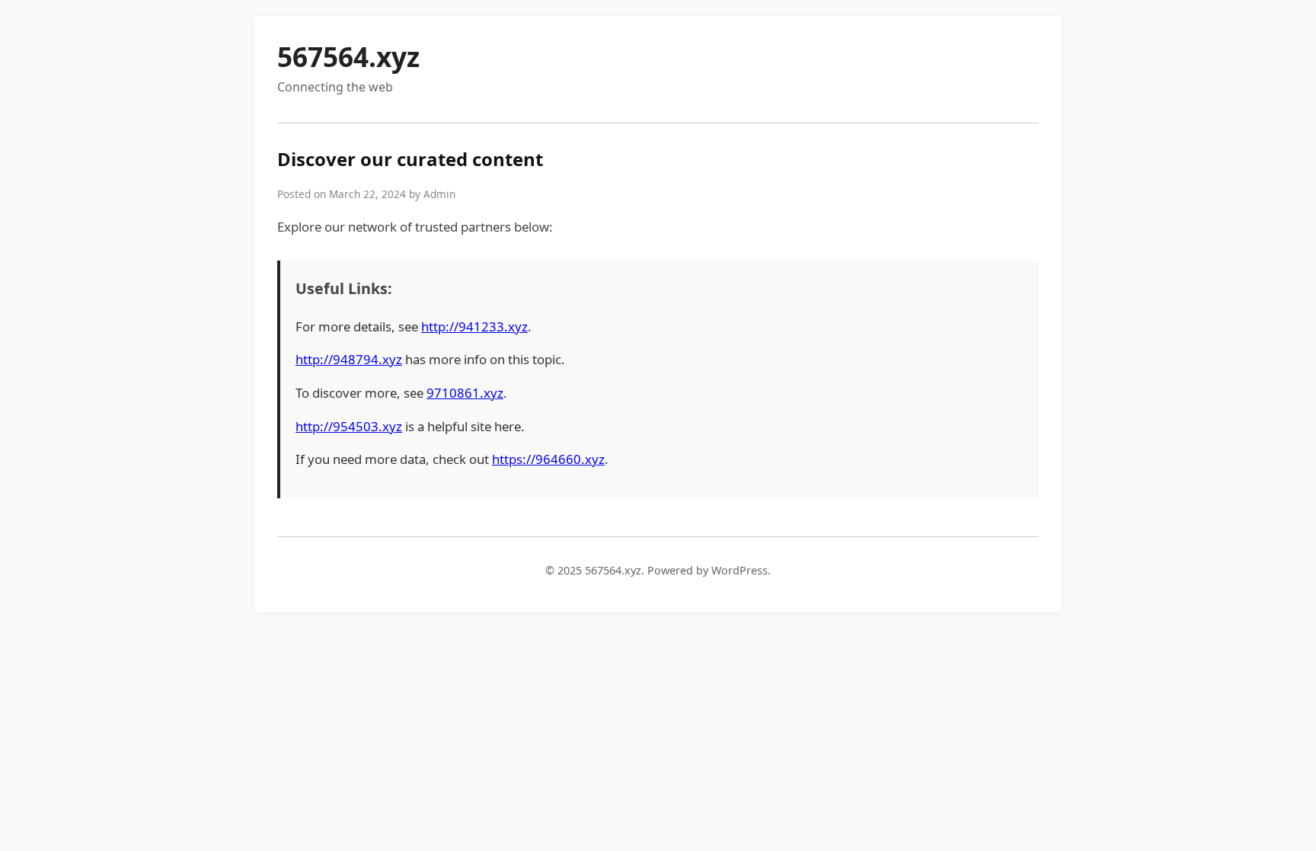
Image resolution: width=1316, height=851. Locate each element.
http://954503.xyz (348, 426)
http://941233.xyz (474, 326)
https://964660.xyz (548, 459)
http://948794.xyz (348, 359)
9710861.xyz (464, 393)
